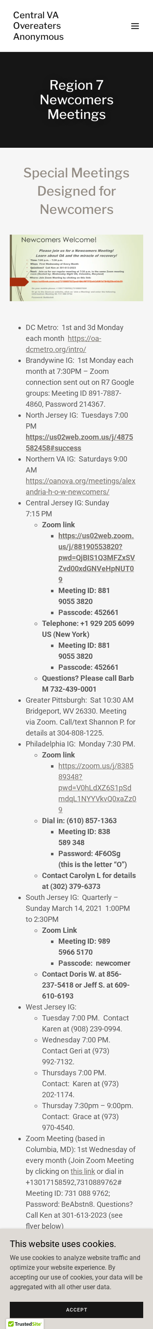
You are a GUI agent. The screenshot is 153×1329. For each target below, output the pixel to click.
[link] (56, 37)
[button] (135, 26)
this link (83, 1171)
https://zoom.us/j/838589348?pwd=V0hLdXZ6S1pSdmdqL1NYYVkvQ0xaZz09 (97, 788)
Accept (76, 1309)
